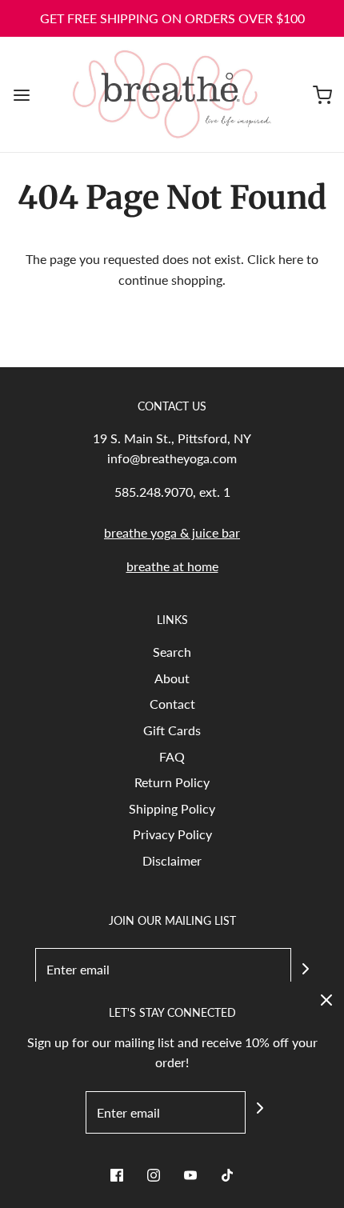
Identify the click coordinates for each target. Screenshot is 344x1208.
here (290, 258)
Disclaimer (172, 860)
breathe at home (172, 566)
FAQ (172, 756)
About (172, 678)
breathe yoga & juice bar (172, 532)
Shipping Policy (172, 808)
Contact (172, 703)
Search (172, 651)
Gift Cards (172, 730)
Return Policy (172, 782)
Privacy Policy (172, 834)
